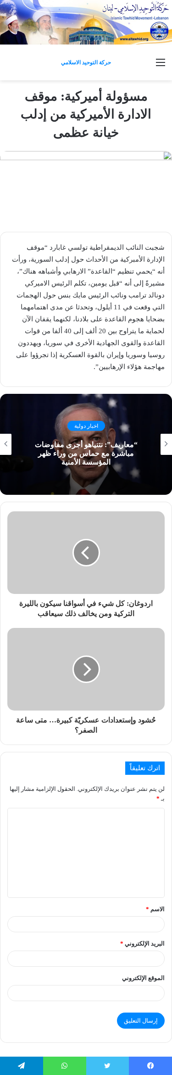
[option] (86, 444)
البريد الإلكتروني (142, 943)
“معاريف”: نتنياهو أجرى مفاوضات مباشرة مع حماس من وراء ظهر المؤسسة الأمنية (86, 452)
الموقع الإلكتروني (143, 977)
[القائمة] (160, 66)
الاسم (155, 909)
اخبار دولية (86, 425)
